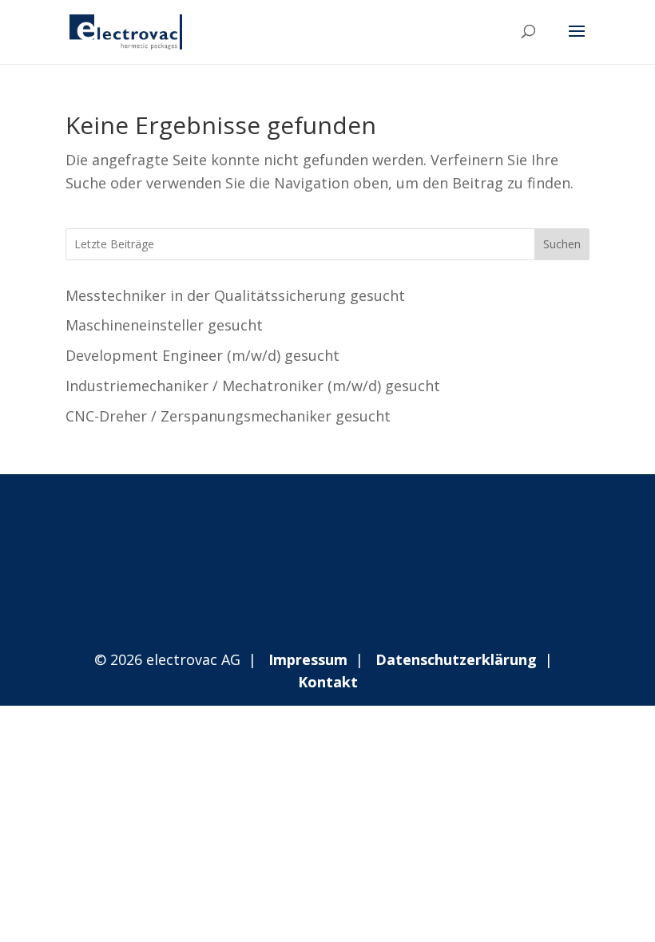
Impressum (307, 659)
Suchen (562, 243)
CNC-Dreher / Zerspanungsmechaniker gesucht (228, 415)
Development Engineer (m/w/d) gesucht (202, 355)
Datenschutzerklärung (456, 659)
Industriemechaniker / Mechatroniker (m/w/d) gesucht (253, 385)
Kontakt (328, 681)
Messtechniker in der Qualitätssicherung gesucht (235, 295)
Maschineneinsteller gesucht (164, 324)
